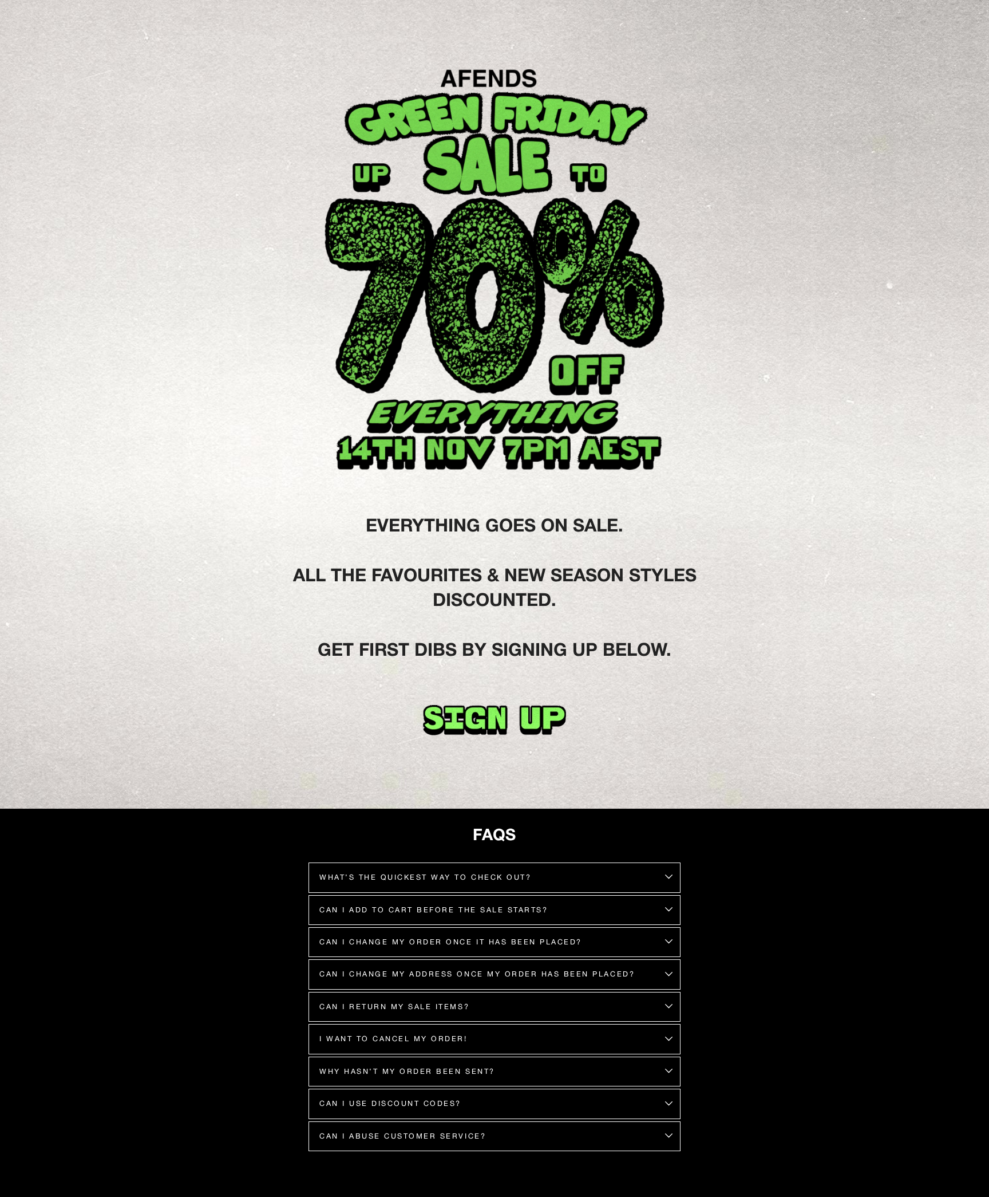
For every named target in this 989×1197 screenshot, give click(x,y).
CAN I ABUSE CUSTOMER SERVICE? (402, 1136)
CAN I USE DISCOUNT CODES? (390, 1103)
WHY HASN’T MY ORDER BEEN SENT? (407, 1071)
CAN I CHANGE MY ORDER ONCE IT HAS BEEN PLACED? (450, 942)
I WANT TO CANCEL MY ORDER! (393, 1038)
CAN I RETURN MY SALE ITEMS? (394, 1006)
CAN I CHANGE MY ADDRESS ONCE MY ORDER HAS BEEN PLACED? (477, 974)
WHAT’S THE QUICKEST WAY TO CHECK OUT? (425, 877)
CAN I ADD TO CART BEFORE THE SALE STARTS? (433, 909)
